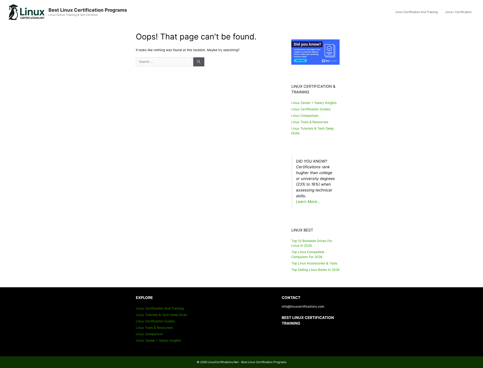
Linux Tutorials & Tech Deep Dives (161, 315)
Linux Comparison (304, 116)
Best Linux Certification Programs (87, 10)
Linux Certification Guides (311, 109)
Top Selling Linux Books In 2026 (315, 270)
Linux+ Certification (458, 12)
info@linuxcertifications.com (303, 306)
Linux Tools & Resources (309, 122)
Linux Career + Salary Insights (314, 103)
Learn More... (308, 201)
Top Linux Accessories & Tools (314, 263)
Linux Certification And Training (416, 12)
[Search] (198, 61)
